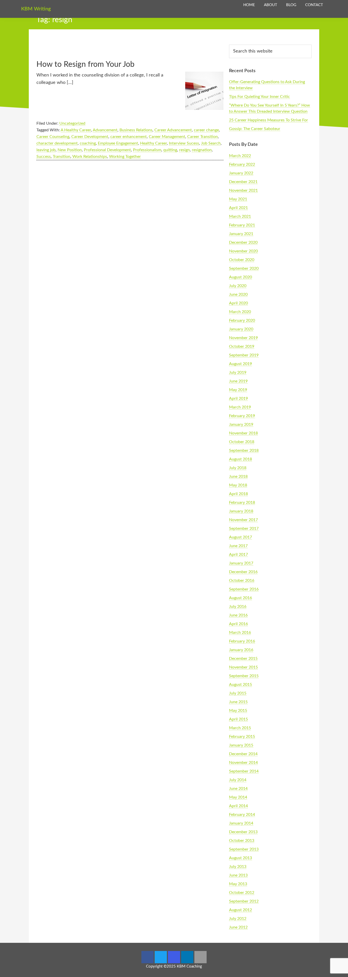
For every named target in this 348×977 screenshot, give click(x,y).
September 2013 (244, 849)
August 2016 (240, 598)
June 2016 (238, 615)
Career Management (167, 137)
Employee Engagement (118, 143)
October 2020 (241, 260)
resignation (202, 150)
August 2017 (240, 537)
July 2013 (237, 867)
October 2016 (241, 581)
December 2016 (243, 572)
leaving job (46, 150)
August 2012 (240, 910)
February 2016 (242, 641)
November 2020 (243, 251)
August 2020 (240, 277)
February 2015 (242, 737)
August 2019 (240, 364)
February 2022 (242, 164)
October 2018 (241, 442)
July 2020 (237, 286)
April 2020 (238, 303)
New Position (70, 150)
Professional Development (107, 150)
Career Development (89, 137)
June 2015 (238, 702)
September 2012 (244, 901)
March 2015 (240, 728)
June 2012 (238, 927)
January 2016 (241, 650)
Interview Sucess (184, 143)
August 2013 (240, 858)
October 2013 (241, 841)
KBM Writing (36, 8)
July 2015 (237, 693)
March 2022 (240, 156)
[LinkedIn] (187, 957)
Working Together (125, 157)
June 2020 (238, 294)
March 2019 (240, 407)
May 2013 (238, 884)
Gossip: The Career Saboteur (254, 129)
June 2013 (238, 875)
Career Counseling (52, 137)
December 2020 (243, 242)
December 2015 (243, 659)
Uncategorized (72, 123)
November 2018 (243, 433)
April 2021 (238, 208)
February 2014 (242, 815)
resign (184, 150)
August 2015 (240, 685)
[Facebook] (147, 957)
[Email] (200, 957)
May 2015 (238, 711)
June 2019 (238, 381)
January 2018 (241, 511)
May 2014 (238, 797)
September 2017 (244, 528)
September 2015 (244, 676)
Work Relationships (89, 157)
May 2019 (238, 390)
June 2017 (238, 546)
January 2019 (241, 424)
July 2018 (237, 468)
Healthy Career (153, 143)
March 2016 (240, 633)
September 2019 (244, 355)
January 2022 (241, 173)
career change (206, 130)
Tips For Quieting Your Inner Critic (259, 97)
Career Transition (202, 137)
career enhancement (128, 137)
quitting (170, 150)
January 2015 (241, 745)
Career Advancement (173, 130)
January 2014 (241, 823)
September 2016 (244, 589)
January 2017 (241, 563)
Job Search (211, 143)
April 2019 (238, 398)
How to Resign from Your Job (85, 64)
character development (57, 143)
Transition (61, 157)
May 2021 (238, 199)
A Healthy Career (76, 130)
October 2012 (241, 893)
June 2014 (238, 789)
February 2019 (242, 416)
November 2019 (243, 338)
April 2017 (238, 554)
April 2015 (238, 719)
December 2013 (243, 832)
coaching (88, 143)
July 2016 (237, 607)
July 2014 (237, 780)
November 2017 (243, 520)
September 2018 (244, 450)
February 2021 (242, 225)
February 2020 (242, 320)
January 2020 (241, 329)
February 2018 (242, 502)
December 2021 (243, 182)
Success (43, 157)
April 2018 (238, 494)
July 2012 (237, 919)
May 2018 (238, 485)
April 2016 (238, 624)
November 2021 (243, 190)
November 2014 (243, 763)
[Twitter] (161, 957)
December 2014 (243, 754)
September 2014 (244, 771)
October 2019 (241, 346)
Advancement (105, 130)
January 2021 (241, 234)
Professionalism (147, 150)
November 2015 (243, 667)
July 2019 (237, 372)
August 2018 (240, 459)
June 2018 (238, 476)
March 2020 (240, 312)
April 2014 (238, 806)
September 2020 (244, 268)
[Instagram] (174, 957)
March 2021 (240, 216)
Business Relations (135, 130)
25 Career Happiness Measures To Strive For (268, 120)
